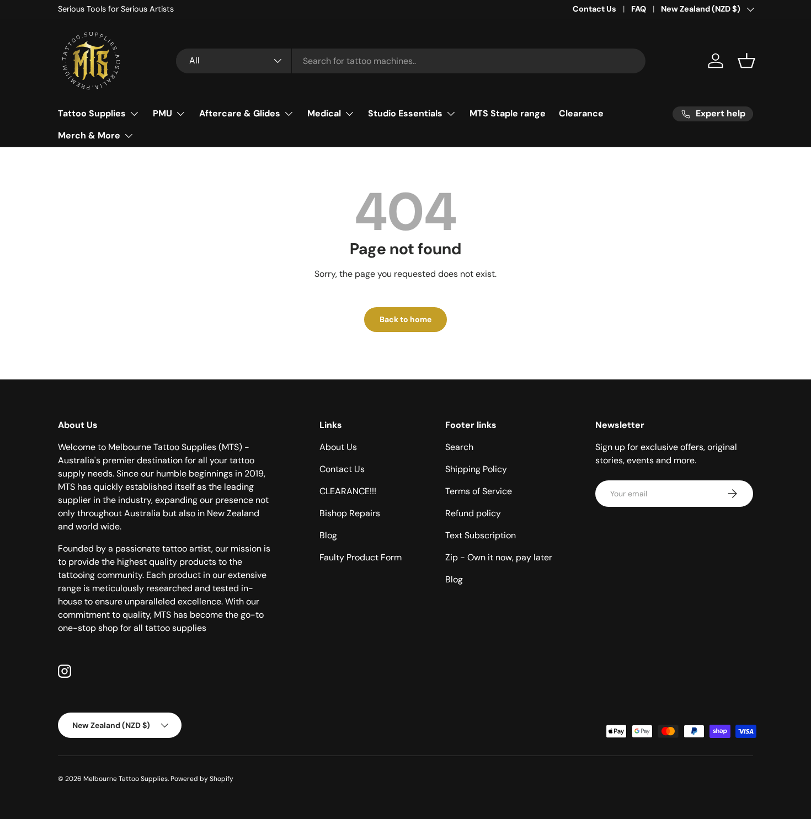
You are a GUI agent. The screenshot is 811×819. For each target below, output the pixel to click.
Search (459, 447)
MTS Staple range (507, 113)
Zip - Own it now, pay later (498, 557)
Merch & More (89, 135)
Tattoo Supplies (92, 113)
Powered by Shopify (201, 778)
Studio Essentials (405, 113)
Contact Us (594, 9)
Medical (324, 113)
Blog (328, 535)
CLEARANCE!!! (347, 491)
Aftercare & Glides (239, 113)
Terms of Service (478, 491)
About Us (338, 447)
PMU (162, 113)
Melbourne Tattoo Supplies (125, 778)
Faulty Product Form (360, 557)
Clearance (581, 113)
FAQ (638, 9)
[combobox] (410, 61)
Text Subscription (480, 535)
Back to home (405, 319)
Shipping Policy (476, 469)
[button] (746, 61)
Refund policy (473, 513)
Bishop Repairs (349, 513)
